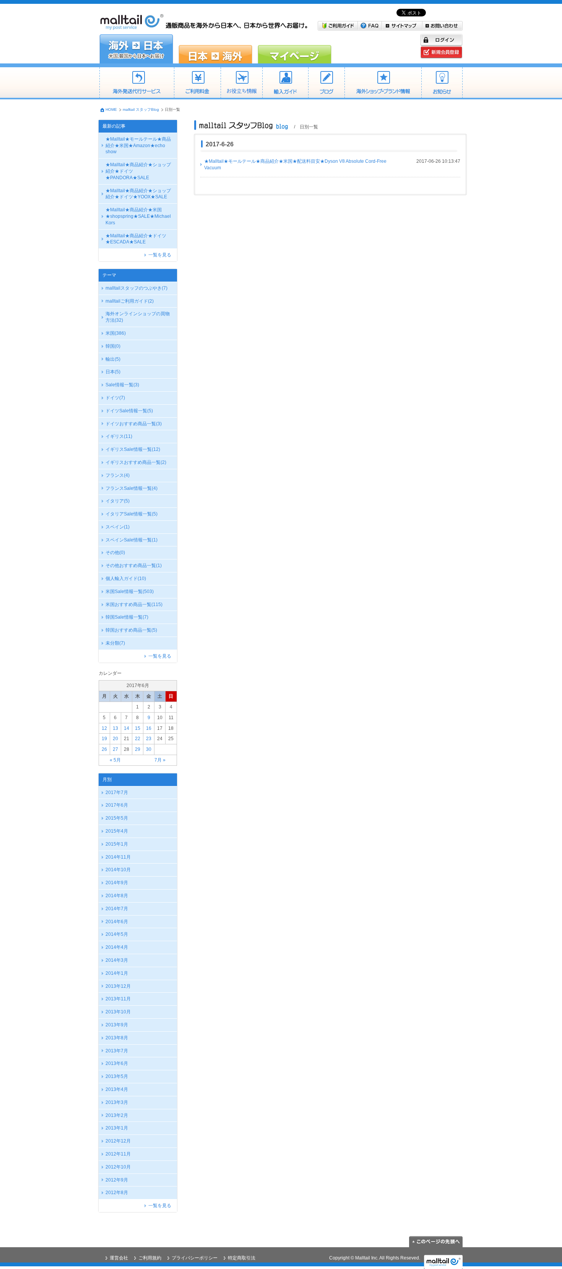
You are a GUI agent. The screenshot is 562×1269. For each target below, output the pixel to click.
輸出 (113, 359)
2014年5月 (117, 934)
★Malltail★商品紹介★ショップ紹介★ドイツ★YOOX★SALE (138, 194)
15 (137, 728)
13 (115, 728)
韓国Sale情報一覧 (127, 617)
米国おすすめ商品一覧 (134, 604)
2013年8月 (117, 1037)
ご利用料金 (197, 83)
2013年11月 (118, 999)
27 (115, 749)
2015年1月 (117, 844)
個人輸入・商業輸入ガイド (285, 83)
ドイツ (115, 397)
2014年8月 (117, 895)
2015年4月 (117, 831)
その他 (115, 552)
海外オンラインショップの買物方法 (138, 317)
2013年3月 (117, 1102)
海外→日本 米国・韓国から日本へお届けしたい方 (136, 48)
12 (104, 728)
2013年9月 (117, 1025)
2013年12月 (118, 986)
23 (148, 738)
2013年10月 (118, 1012)
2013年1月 (117, 1128)
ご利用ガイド (338, 26)
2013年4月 (117, 1089)
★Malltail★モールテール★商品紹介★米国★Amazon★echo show (138, 145)
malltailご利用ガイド (130, 301)
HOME (111, 109)
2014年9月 (117, 882)
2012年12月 (118, 1141)
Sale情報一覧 (122, 384)
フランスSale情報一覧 (132, 488)
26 (104, 749)
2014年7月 (117, 908)
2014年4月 (117, 947)
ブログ (326, 83)
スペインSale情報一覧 (132, 540)
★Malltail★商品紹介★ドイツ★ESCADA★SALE (136, 239)
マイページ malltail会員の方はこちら (294, 48)
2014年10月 (118, 869)
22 (137, 738)
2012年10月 (118, 1167)
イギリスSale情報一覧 (133, 449)
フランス (118, 475)
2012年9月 (117, 1180)
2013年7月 (117, 1050)
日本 (113, 371)
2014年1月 (117, 973)
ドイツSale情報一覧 (129, 410)
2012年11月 (118, 1154)
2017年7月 (117, 792)
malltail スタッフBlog (141, 109)
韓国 (113, 346)
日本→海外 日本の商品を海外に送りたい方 (215, 48)
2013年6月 (117, 1063)
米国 (116, 333)
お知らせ (442, 83)
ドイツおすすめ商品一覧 (134, 423)
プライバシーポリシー (195, 1258)
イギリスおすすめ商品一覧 (136, 462)
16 (148, 728)
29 (137, 749)
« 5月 (115, 760)
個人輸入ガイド (126, 578)
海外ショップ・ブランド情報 (382, 83)
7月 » (160, 760)
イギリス (119, 436)
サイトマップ (402, 26)
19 (104, 738)
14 (126, 728)
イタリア (118, 501)
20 (115, 738)
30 (148, 749)
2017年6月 (117, 805)
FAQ (370, 26)
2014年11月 (118, 857)
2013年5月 (117, 1076)
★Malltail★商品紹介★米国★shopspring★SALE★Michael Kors (138, 216)
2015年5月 (117, 818)
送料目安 (241, 83)
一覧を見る (159, 255)
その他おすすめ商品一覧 (134, 565)
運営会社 (119, 1258)
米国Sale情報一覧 (130, 591)
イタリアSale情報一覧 (132, 514)
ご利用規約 (149, 1258)
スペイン (118, 527)
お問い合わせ (442, 26)
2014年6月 (117, 921)
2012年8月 (117, 1192)
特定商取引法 (241, 1258)
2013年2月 (117, 1115)
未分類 (115, 643)
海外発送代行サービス (136, 83)
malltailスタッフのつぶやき (136, 288)
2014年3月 (117, 960)
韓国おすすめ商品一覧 (131, 630)
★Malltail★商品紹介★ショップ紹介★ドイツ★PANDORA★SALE (138, 171)
